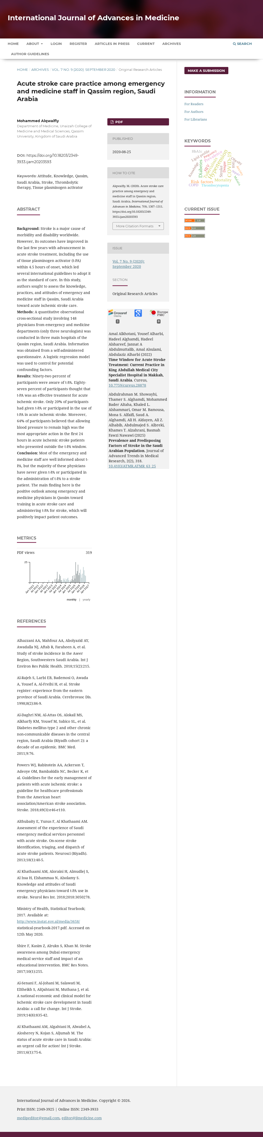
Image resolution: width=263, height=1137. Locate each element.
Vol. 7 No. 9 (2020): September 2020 (83, 69)
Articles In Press (112, 44)
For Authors (193, 111)
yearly (86, 599)
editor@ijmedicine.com (82, 1117)
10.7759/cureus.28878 (127, 385)
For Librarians (195, 119)
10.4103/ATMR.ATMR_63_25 (132, 466)
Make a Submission (206, 70)
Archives (171, 44)
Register (78, 44)
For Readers (193, 104)
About (33, 44)
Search (244, 44)
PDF (118, 122)
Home (13, 44)
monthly (72, 599)
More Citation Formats (134, 226)
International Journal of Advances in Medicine (93, 17)
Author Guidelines (30, 54)
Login (56, 44)
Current (146, 44)
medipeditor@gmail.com (38, 1117)
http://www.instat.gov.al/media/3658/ (48, 921)
